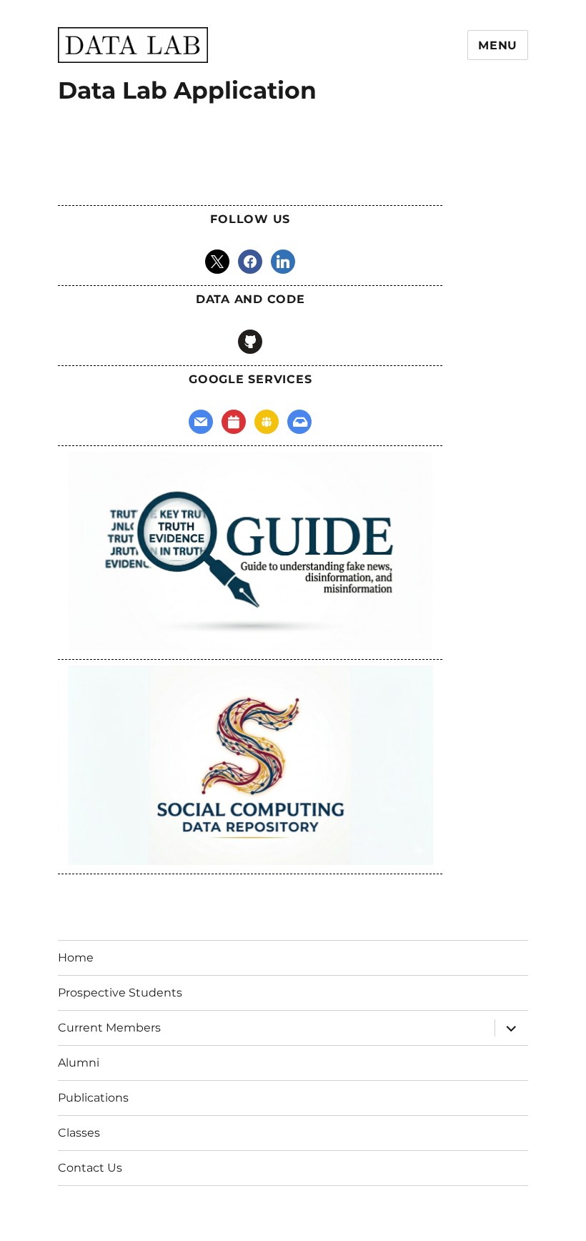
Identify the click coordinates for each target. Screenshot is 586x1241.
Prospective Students (120, 992)
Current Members (109, 1027)
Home (76, 957)
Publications (93, 1097)
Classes (79, 1132)
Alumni (78, 1062)
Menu (497, 45)
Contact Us (90, 1168)
